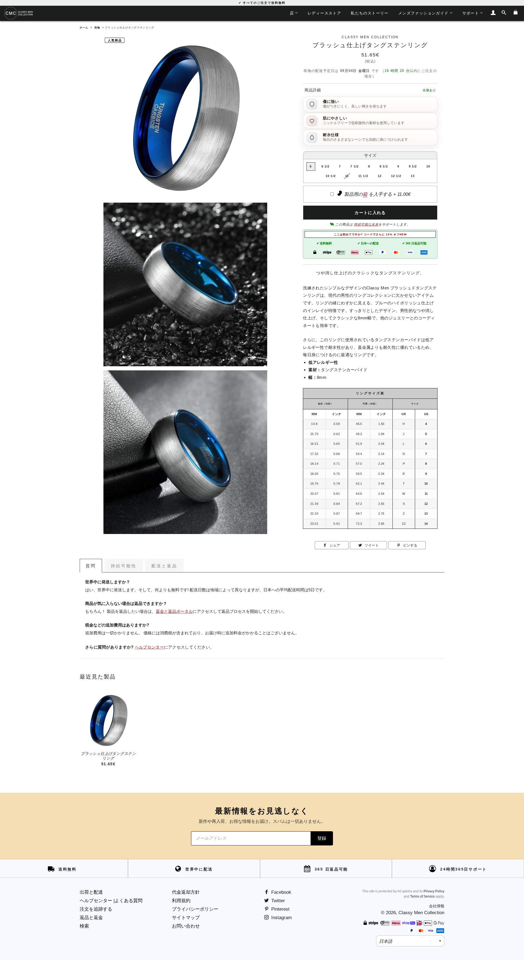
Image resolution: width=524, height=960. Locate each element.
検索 (84, 926)
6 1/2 (325, 166)
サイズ (370, 155)
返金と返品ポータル (174, 611)
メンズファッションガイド (423, 13)
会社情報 (436, 906)
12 (380, 176)
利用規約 (181, 900)
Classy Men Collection (421, 912)
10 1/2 (331, 176)
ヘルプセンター (149, 647)
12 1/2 (396, 176)
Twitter (277, 900)
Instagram (281, 917)
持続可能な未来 (366, 224)
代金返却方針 (186, 892)
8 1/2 (384, 166)
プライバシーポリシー (195, 909)
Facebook (280, 892)
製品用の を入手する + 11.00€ (376, 194)
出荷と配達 (91, 892)
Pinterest (280, 909)
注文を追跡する (96, 909)
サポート (470, 13)
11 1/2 (363, 176)
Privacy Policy (434, 891)
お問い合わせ (186, 926)
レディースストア (324, 13)
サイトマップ (186, 917)
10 (428, 166)
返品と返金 (91, 917)
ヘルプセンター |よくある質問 (111, 900)
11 (347, 176)
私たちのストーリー (370, 13)
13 (413, 176)
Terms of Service (422, 896)
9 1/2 (413, 166)
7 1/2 (354, 166)
